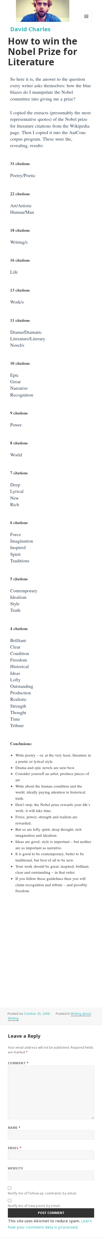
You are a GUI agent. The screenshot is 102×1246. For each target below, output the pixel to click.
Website (15, 1168)
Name (14, 1127)
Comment (18, 1063)
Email (14, 1148)
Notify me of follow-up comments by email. (42, 1193)
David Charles (30, 29)
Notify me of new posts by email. (34, 1206)
